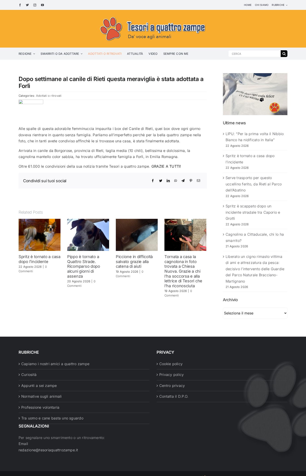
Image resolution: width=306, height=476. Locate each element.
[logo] (153, 16)
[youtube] (42, 5)
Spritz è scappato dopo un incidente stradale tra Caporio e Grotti (253, 212)
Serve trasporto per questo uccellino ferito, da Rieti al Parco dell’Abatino (254, 183)
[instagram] (34, 5)
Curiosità (29, 374)
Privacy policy (171, 374)
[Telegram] (183, 180)
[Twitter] (160, 180)
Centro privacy (172, 385)
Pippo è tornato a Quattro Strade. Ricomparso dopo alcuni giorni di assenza (83, 266)
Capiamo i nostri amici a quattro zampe (55, 364)
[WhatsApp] (175, 180)
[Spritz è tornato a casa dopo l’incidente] (39, 234)
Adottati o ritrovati (49, 95)
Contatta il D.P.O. (173, 396)
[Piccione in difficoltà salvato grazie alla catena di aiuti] (137, 234)
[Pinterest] (191, 180)
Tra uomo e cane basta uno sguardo (52, 418)
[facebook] (20, 5)
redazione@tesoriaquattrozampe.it (48, 450)
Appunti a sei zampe (39, 385)
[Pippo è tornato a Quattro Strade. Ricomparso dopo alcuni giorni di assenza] (88, 234)
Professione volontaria (40, 407)
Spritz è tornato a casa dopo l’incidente (39, 259)
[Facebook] (153, 180)
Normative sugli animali (41, 396)
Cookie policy (171, 364)
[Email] (198, 180)
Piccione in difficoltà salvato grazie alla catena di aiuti (134, 261)
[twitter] (27, 5)
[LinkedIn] (168, 180)
